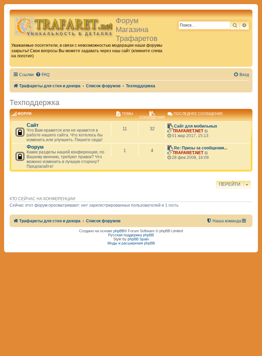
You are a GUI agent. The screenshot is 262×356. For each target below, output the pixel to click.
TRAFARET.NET (188, 131)
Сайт (33, 125)
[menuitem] (42, 74)
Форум (35, 147)
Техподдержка (34, 102)
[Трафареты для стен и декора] (63, 25)
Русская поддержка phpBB (131, 235)
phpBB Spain (138, 239)
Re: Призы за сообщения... (200, 148)
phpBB (118, 231)
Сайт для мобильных (195, 126)
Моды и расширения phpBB (131, 243)
